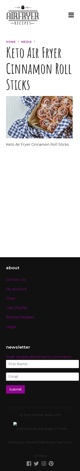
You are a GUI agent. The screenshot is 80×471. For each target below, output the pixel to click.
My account (16, 289)
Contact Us (16, 279)
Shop (10, 298)
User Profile (16, 308)
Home (11, 41)
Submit (15, 389)
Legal (11, 327)
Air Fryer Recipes (31, 415)
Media (26, 41)
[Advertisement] (40, 205)
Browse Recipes (20, 317)
